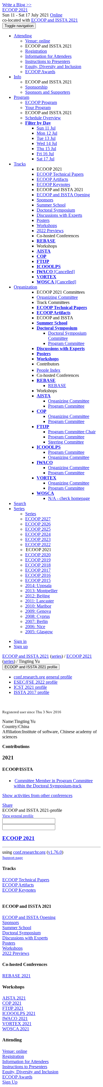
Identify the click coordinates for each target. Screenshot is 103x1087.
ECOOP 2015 (38, 580)
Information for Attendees (48, 56)
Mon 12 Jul (47, 133)
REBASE (57, 385)
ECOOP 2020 (38, 554)
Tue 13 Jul (46, 138)
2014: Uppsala (38, 585)
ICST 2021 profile (30, 687)
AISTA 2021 (14, 998)
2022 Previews (50, 230)
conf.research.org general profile (43, 677)
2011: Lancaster (39, 600)
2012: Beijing (37, 595)
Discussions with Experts (59, 215)
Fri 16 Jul (45, 153)
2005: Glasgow (39, 631)
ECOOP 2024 (38, 534)
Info (17, 76)
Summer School (51, 205)
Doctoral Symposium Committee (67, 336)
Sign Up (9, 1082)
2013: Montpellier (41, 590)
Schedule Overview (43, 117)
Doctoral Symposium (56, 210)
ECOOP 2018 (38, 565)
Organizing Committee (57, 297)
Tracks (20, 164)
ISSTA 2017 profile (31, 692)
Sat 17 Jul (45, 158)
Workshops (47, 225)
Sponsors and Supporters (47, 92)
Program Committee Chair (72, 431)
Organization (25, 287)
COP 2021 (11, 1003)
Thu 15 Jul (46, 148)
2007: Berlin (36, 621)
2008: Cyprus (37, 616)
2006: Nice (35, 626)
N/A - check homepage (69, 498)
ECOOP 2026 (38, 524)
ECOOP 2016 (38, 575)
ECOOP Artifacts (52, 179)
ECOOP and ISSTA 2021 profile (31, 667)
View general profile (17, 816)
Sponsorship (36, 87)
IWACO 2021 (15, 1018)
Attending (23, 35)
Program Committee (66, 343)
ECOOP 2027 (38, 518)
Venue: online (37, 40)
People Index (48, 370)
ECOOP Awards (40, 71)
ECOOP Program (41, 102)
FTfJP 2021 (12, 1008)
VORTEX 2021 (16, 1023)
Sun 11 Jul (46, 128)
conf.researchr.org (29, 852)
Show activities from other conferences (37, 795)
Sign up (21, 646)
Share (7, 805)
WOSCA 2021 (15, 1028)
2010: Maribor (38, 606)
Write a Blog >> (16, 4)
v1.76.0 (55, 852)
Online (56, 15)
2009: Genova (38, 611)
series (57, 656)
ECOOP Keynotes (53, 184)
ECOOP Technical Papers (60, 174)
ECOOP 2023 (38, 539)
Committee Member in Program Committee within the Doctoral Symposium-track (53, 783)
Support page (12, 857)
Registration (36, 51)
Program (21, 97)
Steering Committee (66, 442)
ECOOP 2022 (38, 544)
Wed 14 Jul (47, 143)
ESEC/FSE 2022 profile (36, 682)
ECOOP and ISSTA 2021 (54, 20)
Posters (43, 220)
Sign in (20, 641)
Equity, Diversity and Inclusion (53, 66)
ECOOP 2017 (38, 570)
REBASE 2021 (16, 975)
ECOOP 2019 (38, 559)
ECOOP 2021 (79, 656)
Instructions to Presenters (47, 61)
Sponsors (45, 199)
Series (30, 513)
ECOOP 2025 (38, 529)
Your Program (38, 107)
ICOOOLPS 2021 (18, 1013)
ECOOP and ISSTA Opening (63, 194)
